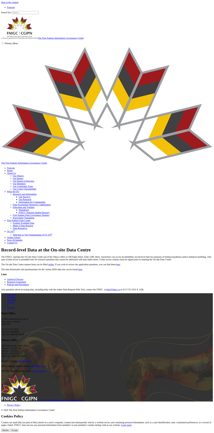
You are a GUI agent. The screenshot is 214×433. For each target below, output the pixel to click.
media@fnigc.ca (38, 366)
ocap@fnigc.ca (39, 371)
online (51, 264)
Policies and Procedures (18, 284)
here (118, 264)
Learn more (126, 425)
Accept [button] (14, 430)
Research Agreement (16, 282)
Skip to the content (9, 2)
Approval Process (15, 279)
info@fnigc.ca (24, 361)
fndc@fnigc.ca (113, 289)
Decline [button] (5, 430)
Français (11, 168)
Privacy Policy (13, 405)
